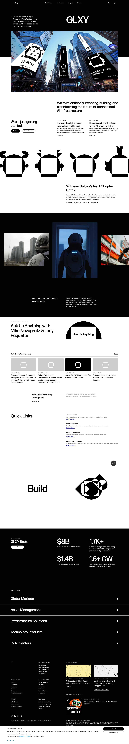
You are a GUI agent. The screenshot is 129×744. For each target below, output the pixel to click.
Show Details (10, 741)
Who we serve (14, 685)
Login (114, 3)
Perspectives (42, 687)
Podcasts (41, 689)
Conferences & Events (16, 693)
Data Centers (60, 3)
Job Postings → (70, 419)
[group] (64, 250)
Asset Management (44, 667)
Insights (70, 3)
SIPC (96, 723)
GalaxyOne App (43, 671)
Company (79, 3)
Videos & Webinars (43, 691)
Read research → (71, 445)
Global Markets (42, 665)
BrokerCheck (102, 723)
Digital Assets (48, 3)
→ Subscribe (42, 693)
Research (41, 685)
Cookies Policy (24, 736)
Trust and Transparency (45, 704)
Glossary (41, 708)
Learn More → (70, 437)
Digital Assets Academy (45, 702)
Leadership (14, 687)
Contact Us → (70, 428)
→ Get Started (14, 702)
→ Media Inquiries (15, 704)
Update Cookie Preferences (42, 720)
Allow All (114, 729)
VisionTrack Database (44, 706)
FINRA (90, 723)
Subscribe (34, 401)
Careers (13, 689)
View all (116, 354)
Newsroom (13, 691)
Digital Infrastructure (44, 669)
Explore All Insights (43, 682)
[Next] (126, 250)
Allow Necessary (113, 732)
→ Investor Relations (16, 706)
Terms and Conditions (73, 720)
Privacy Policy (85, 720)
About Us (13, 682)
